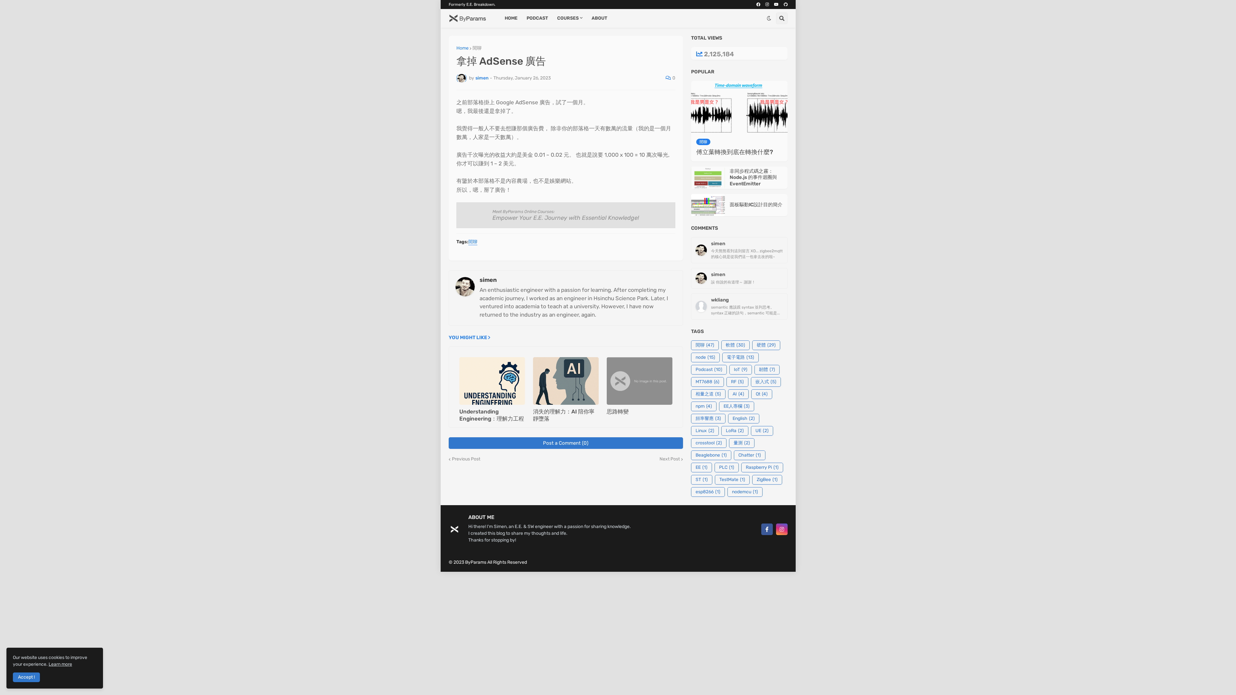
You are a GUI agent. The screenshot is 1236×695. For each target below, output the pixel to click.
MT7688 (707, 382)
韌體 (767, 369)
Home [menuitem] (511, 18)
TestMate (732, 479)
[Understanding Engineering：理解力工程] (492, 381)
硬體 (766, 345)
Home (462, 48)
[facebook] (758, 4)
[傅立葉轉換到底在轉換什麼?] (739, 108)
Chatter (749, 455)
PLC (726, 467)
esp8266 (708, 492)
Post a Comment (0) (565, 443)
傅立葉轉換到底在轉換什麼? (734, 152)
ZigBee (767, 479)
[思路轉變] (639, 381)
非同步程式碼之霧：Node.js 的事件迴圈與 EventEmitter (753, 177)
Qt (762, 394)
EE (701, 467)
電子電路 (740, 357)
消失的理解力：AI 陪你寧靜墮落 (564, 415)
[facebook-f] (767, 529)
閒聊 (477, 48)
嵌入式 (765, 382)
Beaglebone (711, 455)
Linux (705, 430)
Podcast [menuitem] (537, 18)
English (744, 418)
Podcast (709, 369)
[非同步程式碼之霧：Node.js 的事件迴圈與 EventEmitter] (708, 178)
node (705, 357)
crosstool (709, 443)
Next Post (670, 459)
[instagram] (767, 4)
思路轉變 (618, 411)
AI (738, 394)
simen (488, 279)
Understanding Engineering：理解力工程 (491, 415)
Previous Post (466, 459)
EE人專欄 (737, 406)
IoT (740, 369)
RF (737, 382)
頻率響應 (708, 418)
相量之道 (708, 394)
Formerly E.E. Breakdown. (472, 4)
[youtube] (776, 4)
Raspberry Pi (762, 467)
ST (702, 479)
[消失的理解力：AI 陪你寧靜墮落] (566, 381)
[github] (786, 4)
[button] (769, 18)
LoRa (735, 430)
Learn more (60, 664)
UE (762, 430)
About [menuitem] (599, 18)
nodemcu (745, 492)
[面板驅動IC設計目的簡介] (708, 205)
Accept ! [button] (26, 677)
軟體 (735, 345)
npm (704, 406)
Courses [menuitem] (568, 18)
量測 (742, 443)
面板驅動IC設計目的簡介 (756, 205)
